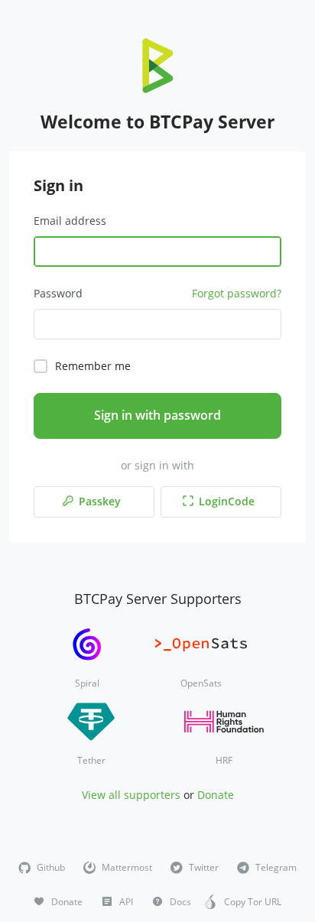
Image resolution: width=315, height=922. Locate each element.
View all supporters (131, 794)
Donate (215, 794)
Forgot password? (236, 293)
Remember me (93, 366)
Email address (70, 220)
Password (58, 293)
